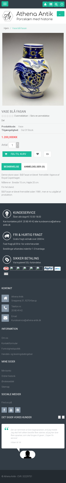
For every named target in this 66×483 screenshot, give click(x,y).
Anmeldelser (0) (34, 166)
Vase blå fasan (19, 28)
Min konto (6, 370)
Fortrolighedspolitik (11, 349)
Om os (5, 338)
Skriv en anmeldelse (39, 116)
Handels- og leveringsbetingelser (17, 354)
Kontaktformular (10, 343)
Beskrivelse (11, 166)
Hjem (6, 28)
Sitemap (6, 387)
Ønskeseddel (8, 381)
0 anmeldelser (21, 116)
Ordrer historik (8, 376)
